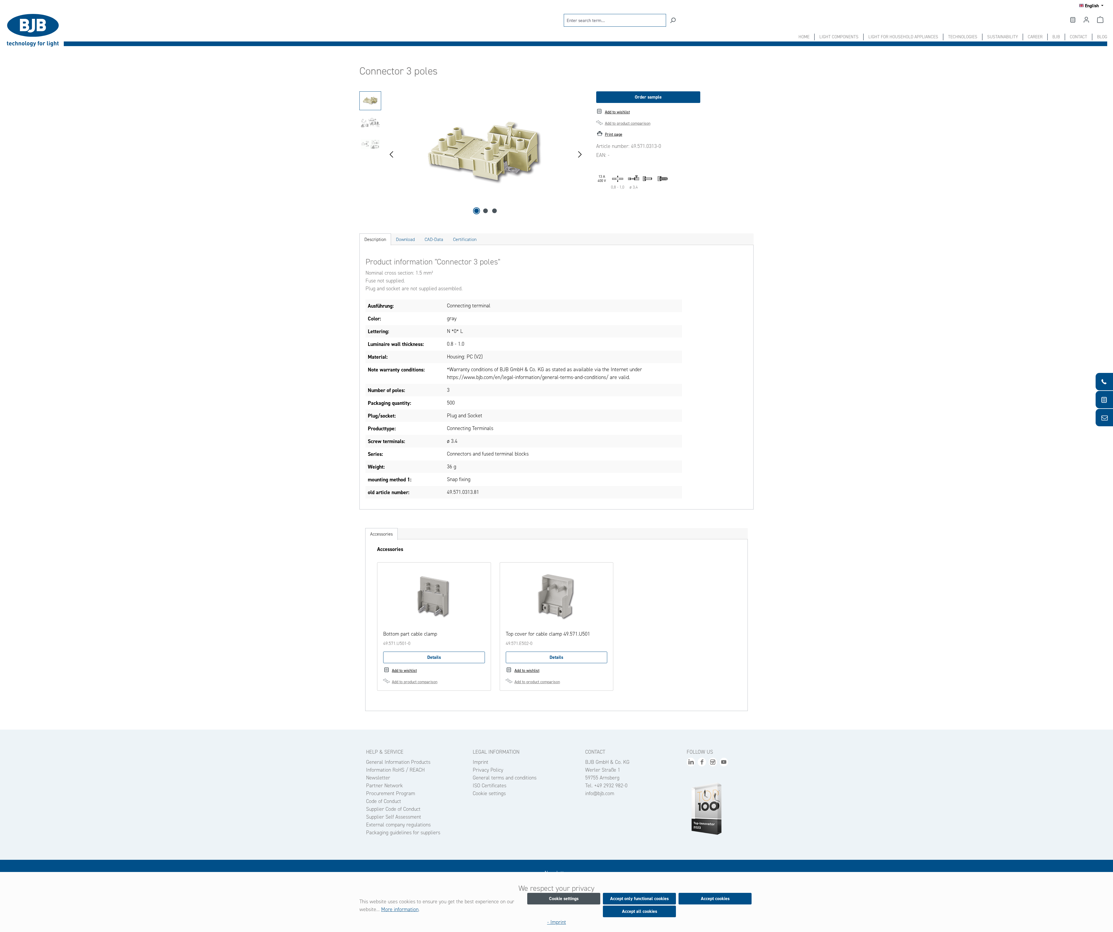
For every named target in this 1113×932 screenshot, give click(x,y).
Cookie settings (489, 793)
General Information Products (398, 762)
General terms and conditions (505, 778)
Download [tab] (405, 239)
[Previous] (391, 153)
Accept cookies (715, 898)
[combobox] (615, 20)
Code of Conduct (383, 801)
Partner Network (384, 785)
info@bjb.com (599, 793)
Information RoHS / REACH (395, 770)
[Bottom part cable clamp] (434, 597)
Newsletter (378, 778)
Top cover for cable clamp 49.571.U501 (548, 634)
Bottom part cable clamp (410, 634)
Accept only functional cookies (639, 898)
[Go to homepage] (35, 30)
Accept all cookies (639, 911)
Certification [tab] (465, 239)
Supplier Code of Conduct (393, 809)
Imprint (480, 762)
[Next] (580, 153)
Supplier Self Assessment (393, 817)
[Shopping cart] (1100, 20)
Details (434, 657)
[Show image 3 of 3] (494, 210)
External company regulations (398, 825)
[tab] (375, 239)
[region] (472, 153)
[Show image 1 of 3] (476, 210)
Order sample (648, 97)
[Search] (673, 20)
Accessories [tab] (381, 534)
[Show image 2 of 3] (485, 210)
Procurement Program (390, 793)
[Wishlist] (1072, 20)
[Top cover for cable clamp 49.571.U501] (557, 597)
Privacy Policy (488, 770)
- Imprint (556, 922)
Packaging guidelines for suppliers (403, 832)
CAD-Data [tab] (434, 239)
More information (400, 909)
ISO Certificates (489, 785)
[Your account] (1086, 20)
